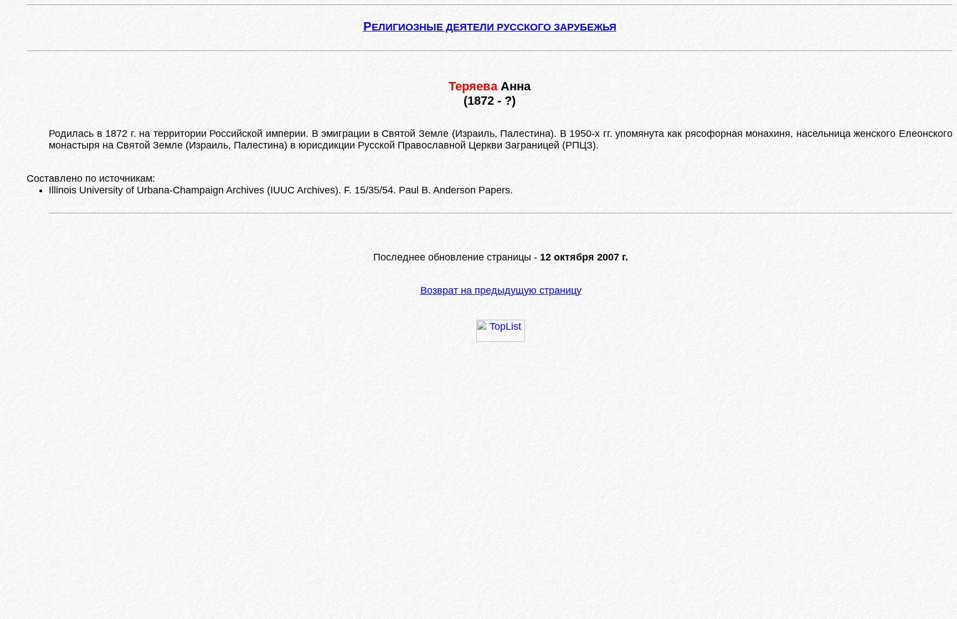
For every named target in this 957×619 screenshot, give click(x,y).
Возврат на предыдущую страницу (501, 290)
